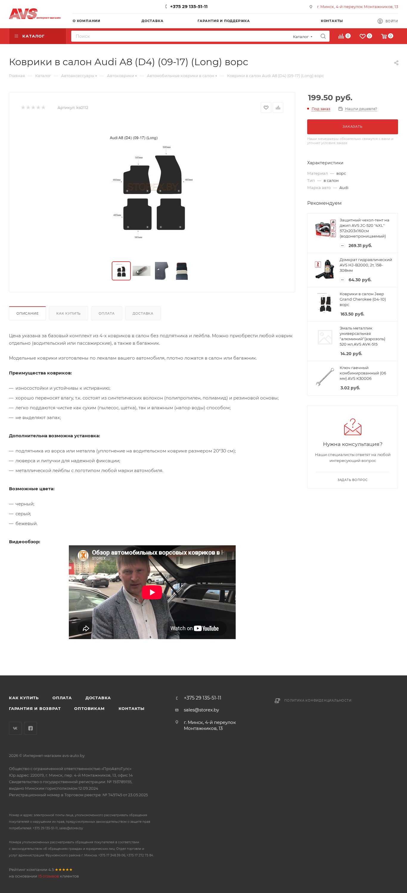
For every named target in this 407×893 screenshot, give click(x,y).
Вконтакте (15, 728)
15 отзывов (48, 876)
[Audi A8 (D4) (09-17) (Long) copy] (152, 187)
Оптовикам (89, 708)
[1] (22, 107)
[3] (32, 107)
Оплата (107, 313)
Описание (27, 313)
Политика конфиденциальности (318, 700)
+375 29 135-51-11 (189, 6)
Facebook (30, 728)
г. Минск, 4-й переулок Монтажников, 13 (357, 6)
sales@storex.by (201, 710)
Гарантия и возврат (34, 708)
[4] (38, 107)
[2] (27, 107)
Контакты (132, 708)
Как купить (68, 313)
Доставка (143, 313)
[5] (43, 107)
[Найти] (323, 36)
